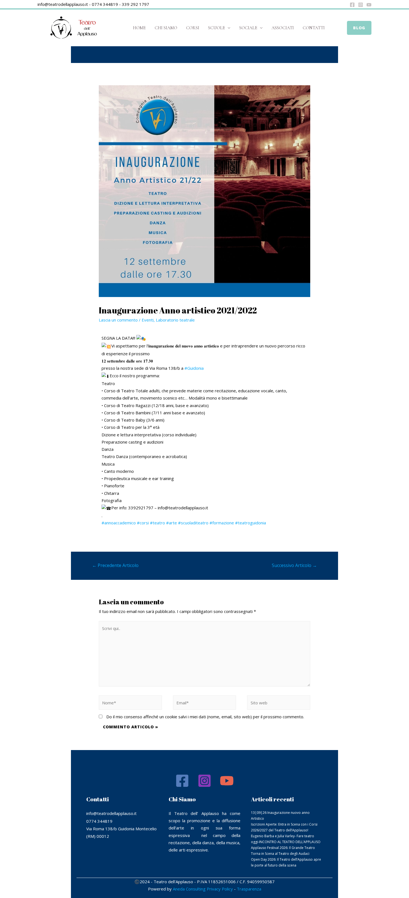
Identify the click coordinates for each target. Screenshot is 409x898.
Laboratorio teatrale (175, 320)
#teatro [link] (157, 522)
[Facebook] (352, 4)
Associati (283, 28)
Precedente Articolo (115, 565)
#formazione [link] (222, 522)
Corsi (192, 28)
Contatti (314, 28)
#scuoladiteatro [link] (193, 522)
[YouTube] (368, 4)
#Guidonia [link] (194, 368)
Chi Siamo (166, 28)
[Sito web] (278, 703)
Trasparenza (249, 889)
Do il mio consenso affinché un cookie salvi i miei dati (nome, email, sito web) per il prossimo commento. (205, 716)
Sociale (248, 28)
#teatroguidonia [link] (250, 522)
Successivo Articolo (294, 565)
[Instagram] (360, 4)
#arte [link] (171, 522)
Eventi (148, 320)
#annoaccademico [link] (119, 522)
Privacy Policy (220, 889)
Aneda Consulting (189, 889)
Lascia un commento (118, 320)
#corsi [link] (143, 522)
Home (139, 28)
